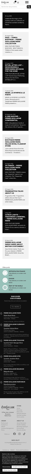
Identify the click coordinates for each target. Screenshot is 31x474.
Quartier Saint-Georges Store (13, 343)
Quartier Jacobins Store (11, 358)
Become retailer (21, 430)
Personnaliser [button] (6, 466)
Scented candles (21, 415)
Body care (19, 411)
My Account (4, 423)
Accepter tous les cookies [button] (20, 466)
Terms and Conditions (22, 450)
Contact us (4, 425)
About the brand (21, 423)
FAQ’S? (3, 426)
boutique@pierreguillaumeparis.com (15, 442)
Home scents (20, 417)
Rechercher (29, 6)
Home (18, 408)
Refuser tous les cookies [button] (9, 470)
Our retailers (16, 306)
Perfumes (19, 410)
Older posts (6, 267)
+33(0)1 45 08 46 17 (15, 444)
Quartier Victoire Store (11, 328)
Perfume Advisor (21, 413)
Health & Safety (21, 425)
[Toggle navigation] (27, 2)
